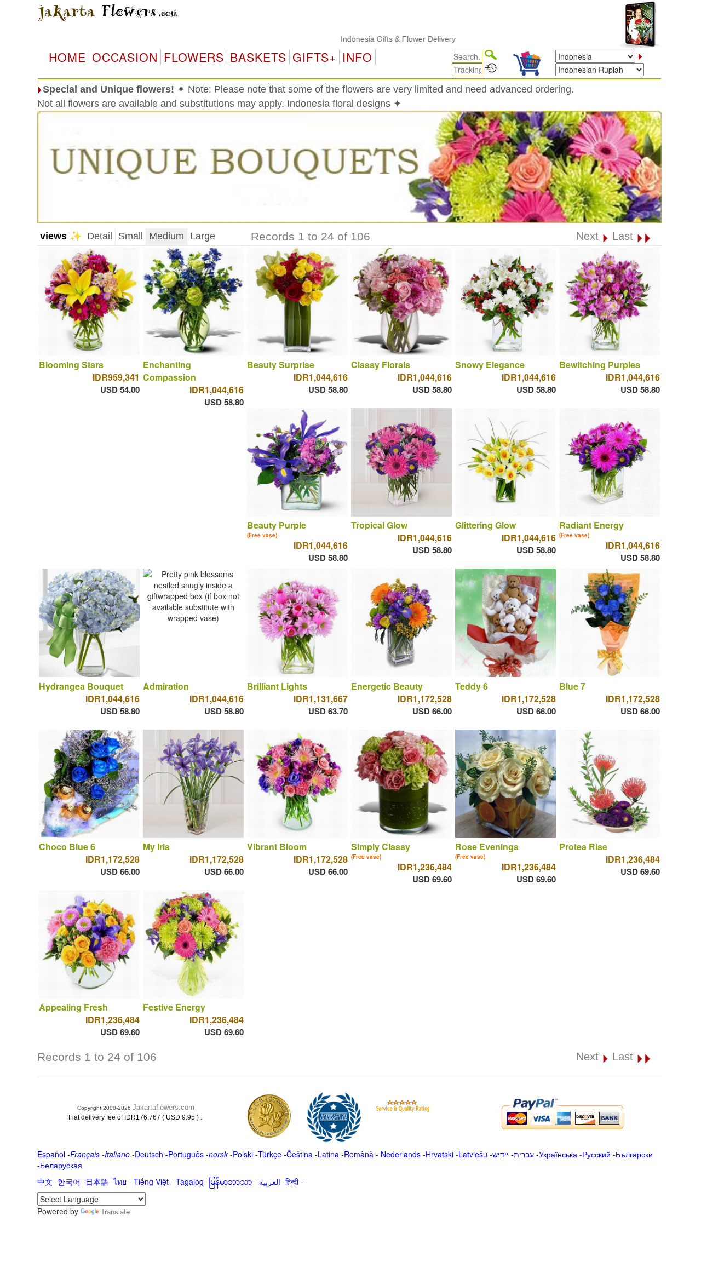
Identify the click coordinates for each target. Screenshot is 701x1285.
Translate (115, 1211)
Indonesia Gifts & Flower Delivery (364, 39)
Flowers (194, 57)
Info (357, 57)
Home (67, 57)
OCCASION (125, 57)
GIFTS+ (314, 57)
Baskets (258, 57)
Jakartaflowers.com (163, 1107)
